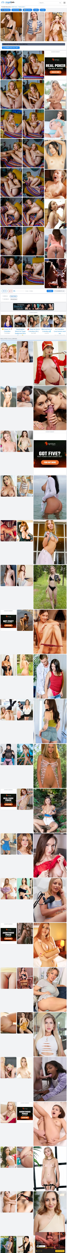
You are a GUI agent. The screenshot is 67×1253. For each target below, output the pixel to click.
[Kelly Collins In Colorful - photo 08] (11, 182)
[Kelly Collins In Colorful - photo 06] (11, 153)
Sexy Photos (6, 9)
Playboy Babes (21, 6)
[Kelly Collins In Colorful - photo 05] (33, 123)
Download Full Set (11, 47)
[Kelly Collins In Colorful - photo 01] (33, 65)
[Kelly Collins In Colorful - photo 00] (11, 65)
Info (50, 291)
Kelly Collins (13, 296)
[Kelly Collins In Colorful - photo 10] (11, 211)
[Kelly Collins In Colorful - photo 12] (11, 241)
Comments (60, 291)
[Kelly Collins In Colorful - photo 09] (33, 182)
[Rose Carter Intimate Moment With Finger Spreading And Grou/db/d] (33, 26)
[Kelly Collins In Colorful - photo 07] (33, 153)
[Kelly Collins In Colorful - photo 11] (33, 211)
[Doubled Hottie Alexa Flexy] (55, 26)
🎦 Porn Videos (27, 9)
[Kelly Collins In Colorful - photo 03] (33, 94)
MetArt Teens (14, 6)
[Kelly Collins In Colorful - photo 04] (11, 123)
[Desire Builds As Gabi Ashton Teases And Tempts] (11, 26)
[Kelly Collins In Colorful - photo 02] (11, 94)
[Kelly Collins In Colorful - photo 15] (33, 270)
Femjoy (42, 9)
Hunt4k (36, 9)
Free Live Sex (16, 9)
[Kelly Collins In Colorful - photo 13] (33, 241)
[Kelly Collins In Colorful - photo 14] (11, 270)
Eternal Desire (14, 299)
